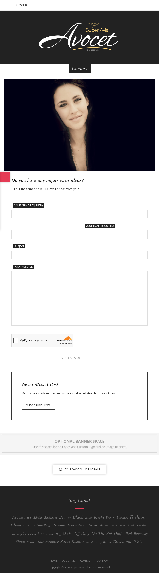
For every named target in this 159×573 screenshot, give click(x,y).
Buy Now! (103, 560)
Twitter (66, 479)
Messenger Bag (51, 533)
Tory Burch (103, 542)
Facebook (57, 479)
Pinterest (84, 479)
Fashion (138, 516)
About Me (68, 560)
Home (54, 560)
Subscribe (22, 5)
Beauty (65, 517)
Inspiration (98, 525)
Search (153, 5)
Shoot (20, 541)
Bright (99, 517)
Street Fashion (72, 541)
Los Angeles (18, 533)
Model (67, 533)
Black (78, 516)
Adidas (37, 517)
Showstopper (48, 541)
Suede (90, 542)
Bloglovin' (93, 479)
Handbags (44, 525)
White (138, 541)
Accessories (21, 517)
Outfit (119, 533)
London (142, 525)
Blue (88, 517)
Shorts (31, 542)
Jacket (114, 525)
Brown (110, 517)
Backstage (50, 517)
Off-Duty (81, 533)
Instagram (75, 479)
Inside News (77, 525)
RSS (101, 479)
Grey (31, 525)
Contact (86, 560)
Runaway (141, 533)
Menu (6, 5)
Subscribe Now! (38, 405)
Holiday (60, 525)
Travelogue (122, 541)
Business (122, 517)
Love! (33, 533)
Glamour (18, 525)
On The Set (101, 533)
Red (128, 533)
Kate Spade (127, 525)
